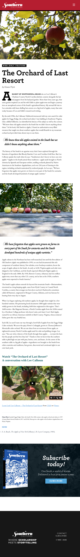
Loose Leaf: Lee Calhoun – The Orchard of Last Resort (22, 405)
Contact (62, 533)
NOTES (4, 427)
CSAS (49, 405)
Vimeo (56, 405)
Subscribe (56, 480)
